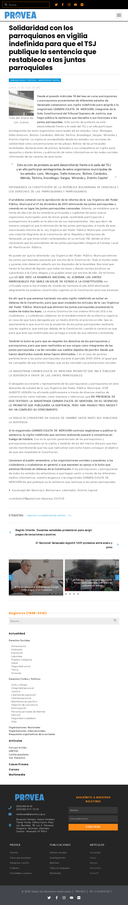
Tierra (14, 669)
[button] (119, 15)
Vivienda (16, 673)
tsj (69, 515)
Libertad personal (21, 698)
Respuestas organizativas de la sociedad (32, 734)
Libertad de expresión (23, 694)
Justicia (15, 691)
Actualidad (17, 633)
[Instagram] (69, 4)
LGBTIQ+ (14, 750)
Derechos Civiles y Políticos (24, 678)
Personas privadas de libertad (28, 711)
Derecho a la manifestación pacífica (46, 515)
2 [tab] (54, 594)
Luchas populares (19, 754)
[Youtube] (75, 4)
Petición (15, 714)
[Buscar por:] (64, 621)
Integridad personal (22, 688)
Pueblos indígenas (21, 659)
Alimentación (18, 646)
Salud (14, 662)
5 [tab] (66, 594)
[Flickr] (82, 4)
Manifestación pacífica (24, 701)
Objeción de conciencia (24, 704)
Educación (17, 652)
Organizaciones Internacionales (27, 730)
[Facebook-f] (62, 4)
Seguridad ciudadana (23, 718)
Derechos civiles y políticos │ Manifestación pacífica (35, 80)
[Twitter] (56, 4)
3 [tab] (58, 594)
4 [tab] (62, 594)
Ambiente (16, 649)
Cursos (14, 769)
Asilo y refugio (19, 684)
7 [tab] (74, 594)
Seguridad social (20, 666)
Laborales (16, 656)
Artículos (15, 740)
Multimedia (17, 774)
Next (117, 577)
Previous (11, 577)
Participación (18, 708)
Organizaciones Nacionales (24, 727)
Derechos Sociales (19, 640)
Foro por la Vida (17, 747)
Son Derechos (17, 757)
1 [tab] (50, 594)
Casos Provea (18, 764)
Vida (13, 721)
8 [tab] (78, 594)
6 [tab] (70, 594)
